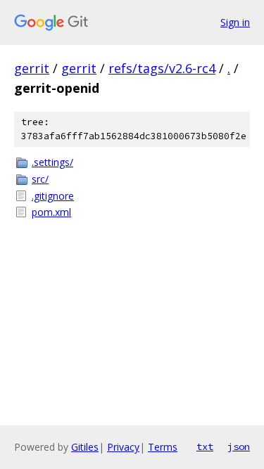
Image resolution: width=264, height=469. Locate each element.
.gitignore (53, 196)
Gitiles (85, 447)
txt (204, 446)
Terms (162, 447)
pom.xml (51, 212)
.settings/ (52, 162)
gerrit (31, 68)
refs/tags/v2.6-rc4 (161, 68)
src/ (40, 179)
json (238, 446)
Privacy (123, 447)
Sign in (235, 22)
